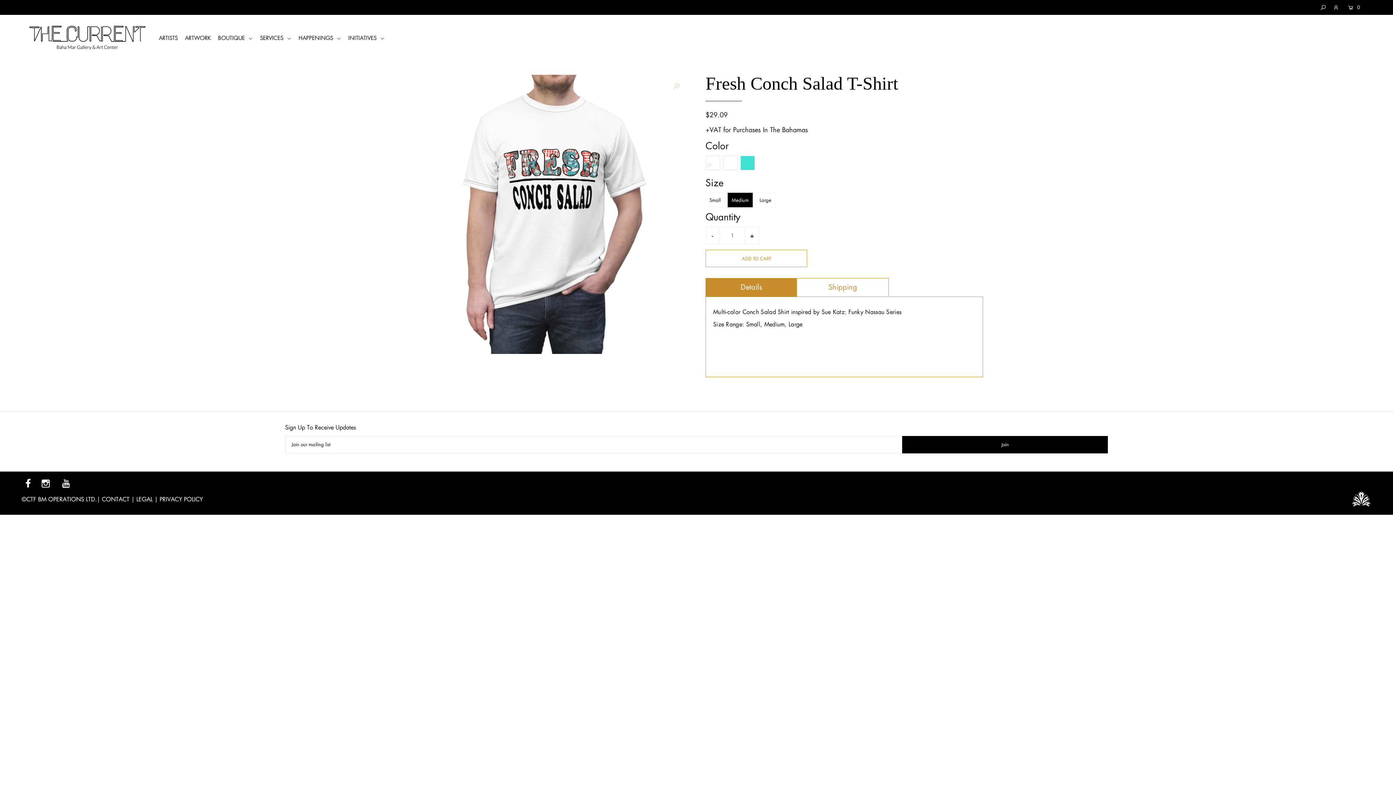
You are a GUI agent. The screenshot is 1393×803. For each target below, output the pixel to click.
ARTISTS (168, 37)
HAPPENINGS (317, 37)
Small (715, 200)
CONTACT (116, 499)
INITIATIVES (363, 37)
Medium (740, 200)
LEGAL (144, 499)
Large (765, 200)
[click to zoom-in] (677, 86)
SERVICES (272, 37)
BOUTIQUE (232, 37)
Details (751, 287)
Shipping (843, 287)
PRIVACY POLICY (181, 499)
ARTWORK (198, 37)
